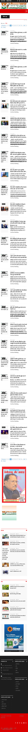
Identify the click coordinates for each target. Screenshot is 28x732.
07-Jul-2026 (12, 288)
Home (3, 23)
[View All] (26, 530)
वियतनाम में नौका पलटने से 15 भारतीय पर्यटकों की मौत (18, 50)
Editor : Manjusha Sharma (7, 668)
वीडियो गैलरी (8, 1)
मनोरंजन (17, 682)
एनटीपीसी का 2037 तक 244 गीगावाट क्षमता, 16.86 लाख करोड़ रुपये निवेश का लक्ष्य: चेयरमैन (17, 565)
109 (4, 152)
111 (4, 118)
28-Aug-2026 (12, 541)
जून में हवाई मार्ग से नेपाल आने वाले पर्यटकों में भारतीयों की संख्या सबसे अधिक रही (17, 412)
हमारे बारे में (6, 728)
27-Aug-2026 (12, 548)
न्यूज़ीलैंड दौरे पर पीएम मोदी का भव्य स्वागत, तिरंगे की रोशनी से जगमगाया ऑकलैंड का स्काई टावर (18, 137)
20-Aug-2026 (12, 599)
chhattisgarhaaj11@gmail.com (7, 674)
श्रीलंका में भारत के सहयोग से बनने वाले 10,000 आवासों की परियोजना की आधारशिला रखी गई (18, 326)
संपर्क (15, 728)
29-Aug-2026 (12, 534)
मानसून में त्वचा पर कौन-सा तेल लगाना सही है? (17, 601)
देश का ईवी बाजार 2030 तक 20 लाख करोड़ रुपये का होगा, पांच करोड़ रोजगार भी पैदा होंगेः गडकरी (17, 551)
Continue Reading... (14, 43)
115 (4, 135)
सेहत (3, 702)
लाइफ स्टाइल (4, 700)
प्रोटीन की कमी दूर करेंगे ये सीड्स (15, 594)
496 (17, 592)
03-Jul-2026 (12, 391)
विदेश (17, 668)
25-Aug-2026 (12, 585)
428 (17, 534)
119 (24, 25)
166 (4, 375)
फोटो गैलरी (3, 1)
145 (4, 83)
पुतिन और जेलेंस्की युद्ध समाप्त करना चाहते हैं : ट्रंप (18, 308)
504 (18, 599)
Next (4, 27)
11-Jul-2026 (12, 65)
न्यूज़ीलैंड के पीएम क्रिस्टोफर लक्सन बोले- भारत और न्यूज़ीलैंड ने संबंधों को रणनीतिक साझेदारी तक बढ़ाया (18, 154)
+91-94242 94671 (5, 670)
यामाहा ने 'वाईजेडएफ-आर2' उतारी (15, 571)
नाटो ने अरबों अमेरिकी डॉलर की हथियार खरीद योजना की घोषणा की (18, 291)
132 (4, 32)
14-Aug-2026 (12, 607)
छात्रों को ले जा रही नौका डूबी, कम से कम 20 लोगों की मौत (18, 377)
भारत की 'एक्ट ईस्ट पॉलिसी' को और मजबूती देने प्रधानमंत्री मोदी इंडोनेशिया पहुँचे (18, 343)
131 (4, 444)
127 (4, 221)
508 (17, 585)
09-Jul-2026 (12, 220)
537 (17, 614)
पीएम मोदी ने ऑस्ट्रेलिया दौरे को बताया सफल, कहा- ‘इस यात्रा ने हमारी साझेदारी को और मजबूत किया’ (18, 189)
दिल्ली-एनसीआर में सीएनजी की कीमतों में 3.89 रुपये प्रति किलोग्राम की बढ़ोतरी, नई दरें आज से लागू (17, 537)
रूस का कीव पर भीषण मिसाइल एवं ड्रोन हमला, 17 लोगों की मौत (17, 445)
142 (4, 427)
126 (4, 324)
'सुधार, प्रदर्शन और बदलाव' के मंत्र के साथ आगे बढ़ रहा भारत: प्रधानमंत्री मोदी (18, 257)
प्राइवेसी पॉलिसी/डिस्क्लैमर (7, 729)
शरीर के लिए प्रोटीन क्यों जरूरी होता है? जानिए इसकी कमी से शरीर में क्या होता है (17, 609)
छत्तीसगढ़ (17, 664)
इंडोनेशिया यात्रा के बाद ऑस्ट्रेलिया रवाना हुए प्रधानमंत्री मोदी (17, 274)
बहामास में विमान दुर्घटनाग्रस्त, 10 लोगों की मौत (18, 33)
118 (4, 393)
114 (4, 187)
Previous (4, 25)
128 (4, 290)
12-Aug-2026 (12, 614)
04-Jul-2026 (12, 374)
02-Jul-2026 (12, 426)
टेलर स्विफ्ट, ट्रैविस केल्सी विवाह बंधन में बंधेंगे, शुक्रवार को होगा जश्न (18, 428)
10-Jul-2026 (12, 185)
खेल (16, 670)
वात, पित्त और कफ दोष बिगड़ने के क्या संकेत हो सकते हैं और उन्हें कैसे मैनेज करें (17, 616)
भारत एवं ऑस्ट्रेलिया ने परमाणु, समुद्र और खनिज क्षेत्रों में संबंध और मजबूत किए (17, 223)
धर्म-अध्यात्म (18, 690)
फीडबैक (11, 728)
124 (4, 238)
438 (17, 541)
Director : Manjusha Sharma (6, 665)
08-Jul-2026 (12, 254)
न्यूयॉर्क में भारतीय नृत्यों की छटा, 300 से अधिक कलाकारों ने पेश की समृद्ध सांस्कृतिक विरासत (18, 360)
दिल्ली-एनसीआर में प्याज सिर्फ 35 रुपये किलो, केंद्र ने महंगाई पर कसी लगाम (17, 543)
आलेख (17, 688)
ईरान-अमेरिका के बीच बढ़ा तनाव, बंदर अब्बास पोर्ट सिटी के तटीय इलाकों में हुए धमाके (18, 240)
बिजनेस (17, 673)
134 (4, 66)
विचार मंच (3, 708)
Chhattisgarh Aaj (15, 716)
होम (1, 728)
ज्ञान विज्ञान (18, 684)
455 (17, 548)
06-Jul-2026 (12, 340)
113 (4, 204)
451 (17, 569)
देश (16, 666)
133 (4, 49)
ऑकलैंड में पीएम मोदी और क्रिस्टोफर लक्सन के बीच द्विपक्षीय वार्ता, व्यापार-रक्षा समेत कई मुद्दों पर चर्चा (18, 120)
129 (4, 341)
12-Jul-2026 (12, 31)
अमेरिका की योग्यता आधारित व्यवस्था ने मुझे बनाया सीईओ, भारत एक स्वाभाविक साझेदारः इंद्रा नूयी (18, 395)
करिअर (17, 686)
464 (18, 562)
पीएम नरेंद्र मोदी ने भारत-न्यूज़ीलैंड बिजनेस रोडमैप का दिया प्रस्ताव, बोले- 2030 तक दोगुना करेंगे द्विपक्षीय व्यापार (18, 171)
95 (3, 169)
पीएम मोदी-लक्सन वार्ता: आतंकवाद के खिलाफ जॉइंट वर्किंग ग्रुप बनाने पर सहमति (18, 103)
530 (17, 607)
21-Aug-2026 (12, 592)
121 (4, 272)
